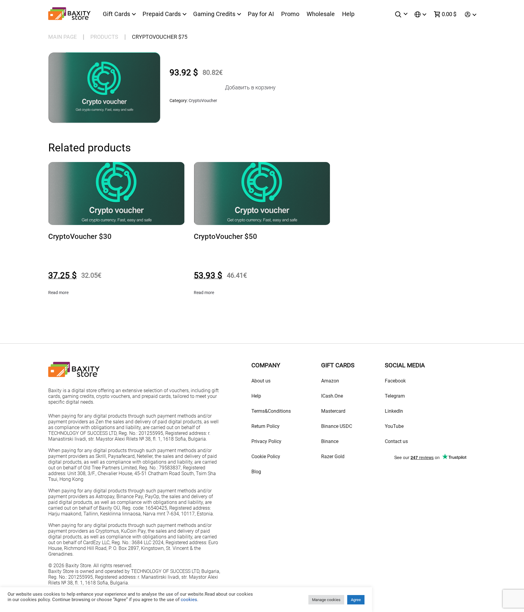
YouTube (394, 426)
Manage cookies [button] (326, 599)
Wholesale (321, 14)
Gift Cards (116, 14)
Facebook (395, 381)
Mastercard (333, 411)
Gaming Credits (214, 14)
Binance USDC (336, 426)
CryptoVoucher (203, 100)
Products (104, 37)
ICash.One (332, 396)
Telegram (395, 396)
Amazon (330, 381)
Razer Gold (332, 456)
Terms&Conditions (271, 411)
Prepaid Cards (162, 14)
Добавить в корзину (250, 87)
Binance (329, 441)
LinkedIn (394, 411)
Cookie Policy (265, 456)
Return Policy (265, 426)
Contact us (396, 441)
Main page (62, 37)
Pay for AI (261, 14)
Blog (256, 472)
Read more (58, 292)
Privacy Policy (266, 441)
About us (260, 381)
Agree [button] (356, 599)
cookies (188, 599)
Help (348, 14)
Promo (290, 14)
